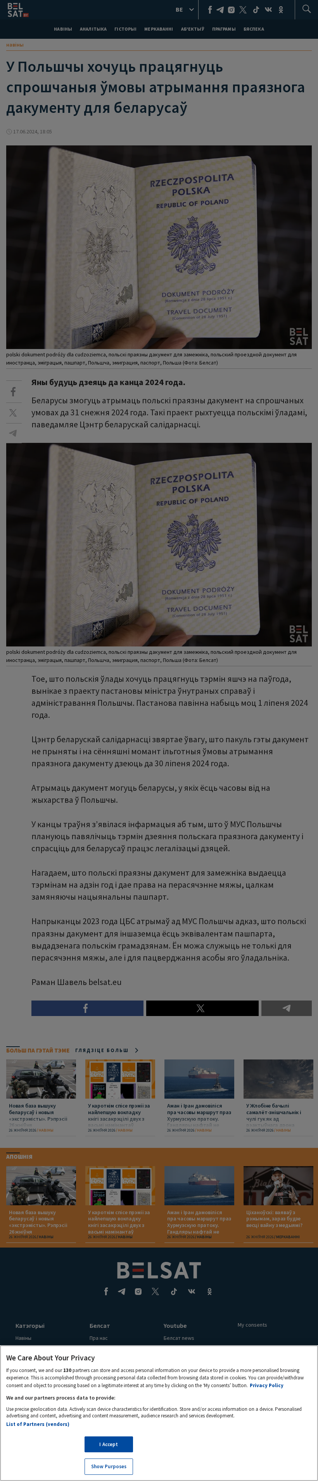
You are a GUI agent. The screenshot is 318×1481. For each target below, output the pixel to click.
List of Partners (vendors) (37, 1424)
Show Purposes (109, 1466)
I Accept (108, 1444)
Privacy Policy (266, 1385)
